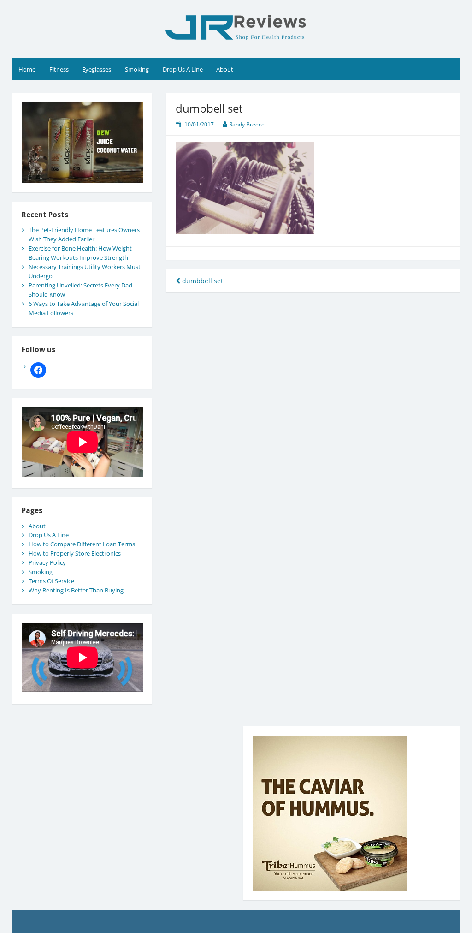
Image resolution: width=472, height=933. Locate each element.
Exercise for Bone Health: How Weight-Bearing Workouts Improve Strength (81, 253)
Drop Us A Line (183, 69)
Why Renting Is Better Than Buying (76, 590)
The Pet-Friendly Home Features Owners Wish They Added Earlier (84, 234)
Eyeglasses (96, 69)
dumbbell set (201, 280)
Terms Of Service (51, 581)
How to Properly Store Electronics (75, 553)
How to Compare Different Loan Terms (82, 544)
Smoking (137, 69)
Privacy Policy (47, 562)
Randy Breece (247, 124)
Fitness (59, 69)
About (224, 69)
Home (26, 69)
